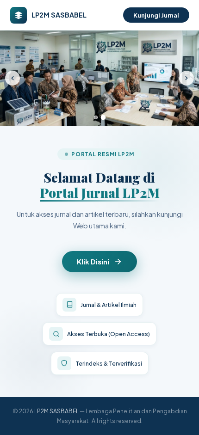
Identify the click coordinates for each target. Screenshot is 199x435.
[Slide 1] (96, 117)
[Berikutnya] (186, 78)
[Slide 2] (103, 117)
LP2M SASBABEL (56, 411)
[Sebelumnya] (12, 78)
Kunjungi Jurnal (156, 15)
